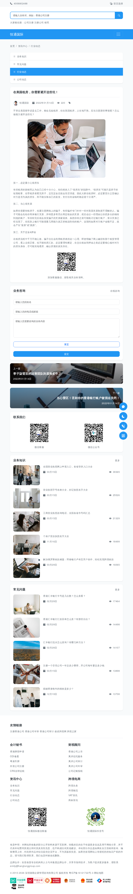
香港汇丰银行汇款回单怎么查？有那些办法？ (66, 619)
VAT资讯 (73, 795)
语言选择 (118, 3)
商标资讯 (73, 800)
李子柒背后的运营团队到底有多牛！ (37, 373)
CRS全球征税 (17, 770)
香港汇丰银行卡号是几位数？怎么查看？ (64, 595)
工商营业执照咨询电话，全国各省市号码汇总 (66, 512)
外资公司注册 (17, 766)
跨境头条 (73, 785)
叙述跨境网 (60, 731)
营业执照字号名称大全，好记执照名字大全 (65, 489)
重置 (66, 344)
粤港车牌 (14, 761)
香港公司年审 (32, 731)
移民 (46, 22)
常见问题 (21, 64)
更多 (117, 460)
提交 (66, 353)
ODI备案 (14, 756)
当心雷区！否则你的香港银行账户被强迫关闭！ (88, 398)
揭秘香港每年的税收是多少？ (58, 688)
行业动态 (35, 46)
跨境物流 (73, 790)
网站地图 (98, 872)
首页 (12, 46)
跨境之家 (72, 731)
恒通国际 (16, 34)
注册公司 (39, 22)
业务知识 (21, 56)
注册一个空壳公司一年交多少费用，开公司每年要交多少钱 (73, 665)
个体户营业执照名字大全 (56, 536)
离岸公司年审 (75, 766)
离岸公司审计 (75, 761)
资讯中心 (23, 46)
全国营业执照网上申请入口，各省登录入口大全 (68, 466)
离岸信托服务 (75, 756)
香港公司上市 (75, 751)
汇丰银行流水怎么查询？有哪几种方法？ (64, 642)
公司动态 (21, 79)
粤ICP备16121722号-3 (81, 872)
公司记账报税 (75, 770)
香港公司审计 (47, 731)
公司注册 (29, 22)
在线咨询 (115, 290)
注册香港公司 (17, 731)
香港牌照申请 (17, 751)
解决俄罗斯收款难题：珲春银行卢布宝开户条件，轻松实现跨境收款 (78, 559)
